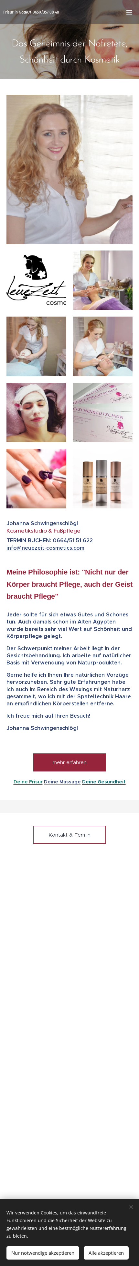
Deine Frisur (28, 782)
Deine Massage (62, 782)
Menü (129, 11)
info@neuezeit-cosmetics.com (45, 548)
